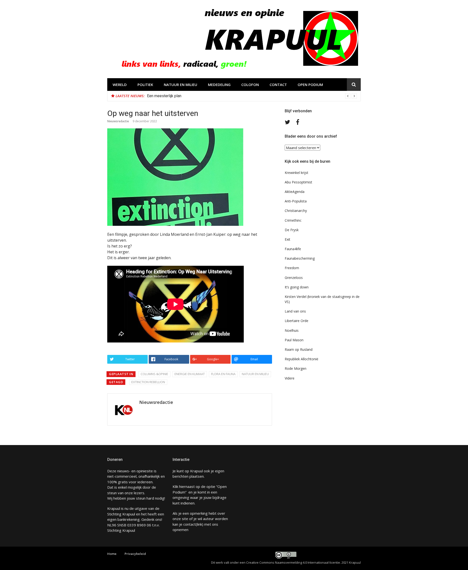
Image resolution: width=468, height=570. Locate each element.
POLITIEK (145, 84)
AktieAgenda (294, 191)
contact (189, 524)
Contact (278, 84)
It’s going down (297, 287)
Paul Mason (294, 340)
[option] (252, 96)
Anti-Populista (296, 201)
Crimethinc (293, 220)
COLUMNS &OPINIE (154, 374)
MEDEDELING (219, 84)
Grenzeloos (294, 277)
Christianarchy (296, 210)
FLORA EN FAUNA (223, 374)
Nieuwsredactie (118, 121)
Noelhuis (292, 330)
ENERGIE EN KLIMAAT (190, 374)
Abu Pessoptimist (298, 182)
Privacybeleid (135, 553)
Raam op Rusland (298, 349)
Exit (287, 239)
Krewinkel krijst (296, 172)
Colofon (250, 84)
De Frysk (292, 230)
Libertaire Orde (296, 320)
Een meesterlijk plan (164, 96)
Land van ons (295, 311)
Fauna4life (293, 249)
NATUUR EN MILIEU (180, 84)
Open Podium (310, 84)
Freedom (292, 268)
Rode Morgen (295, 368)
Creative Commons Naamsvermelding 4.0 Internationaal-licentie (293, 562)
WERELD (120, 84)
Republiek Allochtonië (301, 359)
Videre (289, 378)
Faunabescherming (300, 258)
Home (112, 553)
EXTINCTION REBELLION (148, 382)
